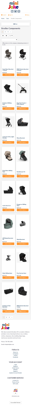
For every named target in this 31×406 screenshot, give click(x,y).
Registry (15, 371)
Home (2, 18)
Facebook (15, 357)
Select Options (8, 74)
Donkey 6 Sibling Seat (6, 103)
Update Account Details (15, 373)
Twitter (16, 355)
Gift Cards (15, 383)
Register (15, 366)
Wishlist (15, 369)
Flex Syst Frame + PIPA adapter (21, 103)
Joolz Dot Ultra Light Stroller (8, 137)
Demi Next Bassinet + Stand (7, 69)
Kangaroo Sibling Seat (21, 205)
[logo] (15, 5)
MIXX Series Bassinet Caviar (23, 306)
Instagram (15, 353)
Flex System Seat (21, 273)
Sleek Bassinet (21, 239)
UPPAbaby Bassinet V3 (7, 238)
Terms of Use (15, 382)
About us (15, 352)
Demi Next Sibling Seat (7, 171)
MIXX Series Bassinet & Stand (23, 69)
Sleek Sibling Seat (7, 273)
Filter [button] (16, 24)
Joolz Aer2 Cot (6, 205)
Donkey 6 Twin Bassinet (6, 306)
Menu (27, 15)
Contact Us (16, 380)
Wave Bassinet (21, 138)
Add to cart (23, 108)
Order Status (15, 368)
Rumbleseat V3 (21, 171)
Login (15, 364)
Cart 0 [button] (4, 15)
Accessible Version (15, 402)
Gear (7, 18)
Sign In (11, 15)
